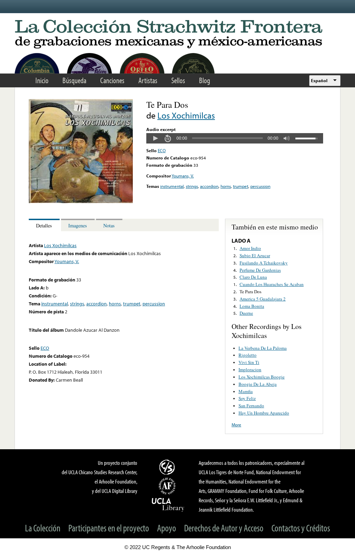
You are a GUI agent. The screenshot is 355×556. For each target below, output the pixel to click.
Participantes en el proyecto (108, 528)
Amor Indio (250, 248)
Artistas (147, 80)
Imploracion (250, 369)
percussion (260, 186)
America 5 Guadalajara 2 (263, 299)
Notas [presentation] (109, 225)
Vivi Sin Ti (249, 362)
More (236, 424)
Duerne (246, 313)
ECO (162, 150)
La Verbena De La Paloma (263, 348)
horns (225, 186)
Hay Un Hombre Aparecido (264, 413)
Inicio (42, 80)
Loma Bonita (252, 306)
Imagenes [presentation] (77, 225)
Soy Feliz (247, 398)
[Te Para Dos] (81, 201)
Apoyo (166, 528)
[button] (155, 138)
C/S (168, 467)
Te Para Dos (250, 291)
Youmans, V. (183, 176)
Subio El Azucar (255, 255)
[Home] (177, 34)
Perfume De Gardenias (260, 270)
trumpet (240, 186)
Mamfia (246, 391)
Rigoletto (248, 355)
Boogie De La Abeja (258, 384)
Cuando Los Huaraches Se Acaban (272, 284)
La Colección (42, 528)
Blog (204, 80)
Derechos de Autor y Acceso (223, 528)
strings (192, 186)
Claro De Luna (253, 277)
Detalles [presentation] (44, 225)
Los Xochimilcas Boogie (262, 377)
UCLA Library (168, 504)
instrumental (172, 186)
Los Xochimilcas (186, 115)
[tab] (45, 225)
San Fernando (251, 405)
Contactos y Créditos (300, 528)
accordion (209, 186)
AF (168, 486)
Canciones (112, 80)
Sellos (178, 80)
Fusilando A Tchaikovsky (264, 263)
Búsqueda (74, 80)
